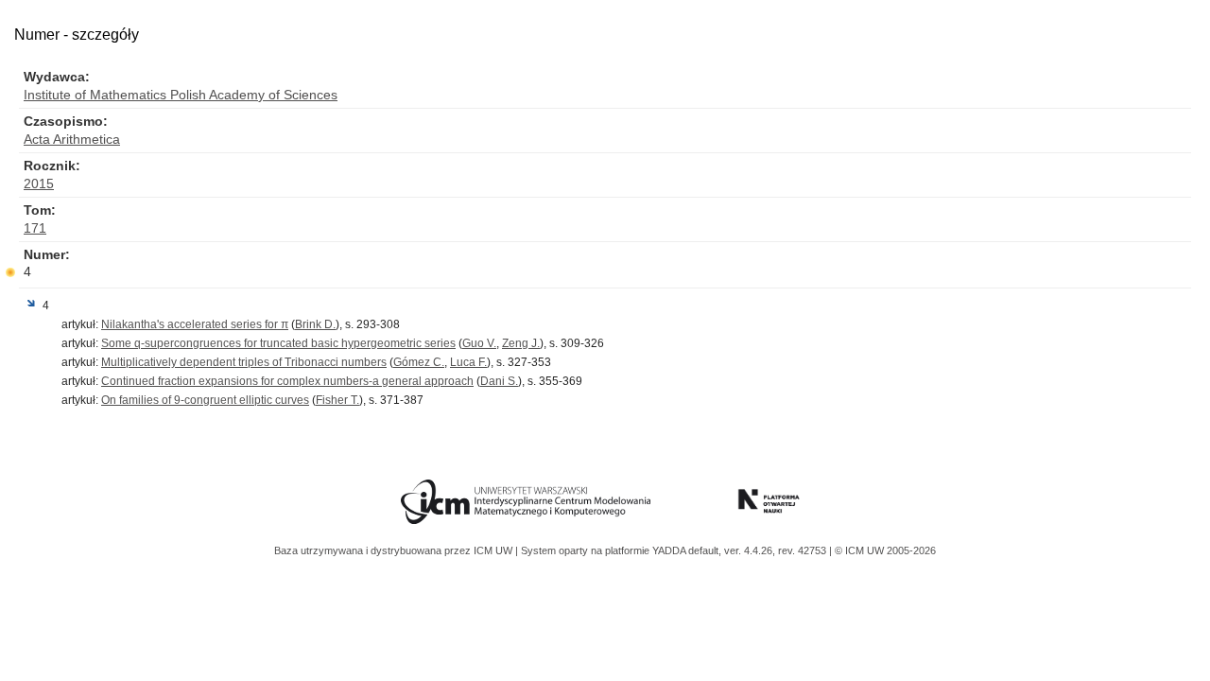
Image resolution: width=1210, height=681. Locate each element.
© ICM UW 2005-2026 (885, 550)
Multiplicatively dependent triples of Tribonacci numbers (244, 362)
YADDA (670, 550)
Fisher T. (337, 400)
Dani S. (499, 381)
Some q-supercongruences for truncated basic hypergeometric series (278, 343)
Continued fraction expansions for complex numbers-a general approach (287, 381)
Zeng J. (521, 343)
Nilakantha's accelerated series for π (194, 324)
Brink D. (315, 324)
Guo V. (479, 343)
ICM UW (494, 550)
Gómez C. (418, 362)
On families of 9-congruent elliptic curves (205, 400)
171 (35, 228)
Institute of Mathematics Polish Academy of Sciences (180, 94)
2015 (39, 183)
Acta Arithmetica (72, 139)
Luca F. (468, 362)
